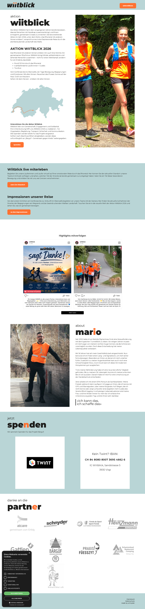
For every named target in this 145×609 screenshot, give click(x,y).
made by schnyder (128, 603)
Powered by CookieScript (16, 605)
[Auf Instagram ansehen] (69, 243)
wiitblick (32, 242)
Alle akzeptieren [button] (17, 593)
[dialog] (17, 579)
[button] (17, 603)
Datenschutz (130, 601)
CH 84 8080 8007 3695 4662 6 (105, 459)
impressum (131, 599)
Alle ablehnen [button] (17, 598)
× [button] (29, 553)
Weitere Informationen (22, 569)
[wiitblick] (26, 242)
